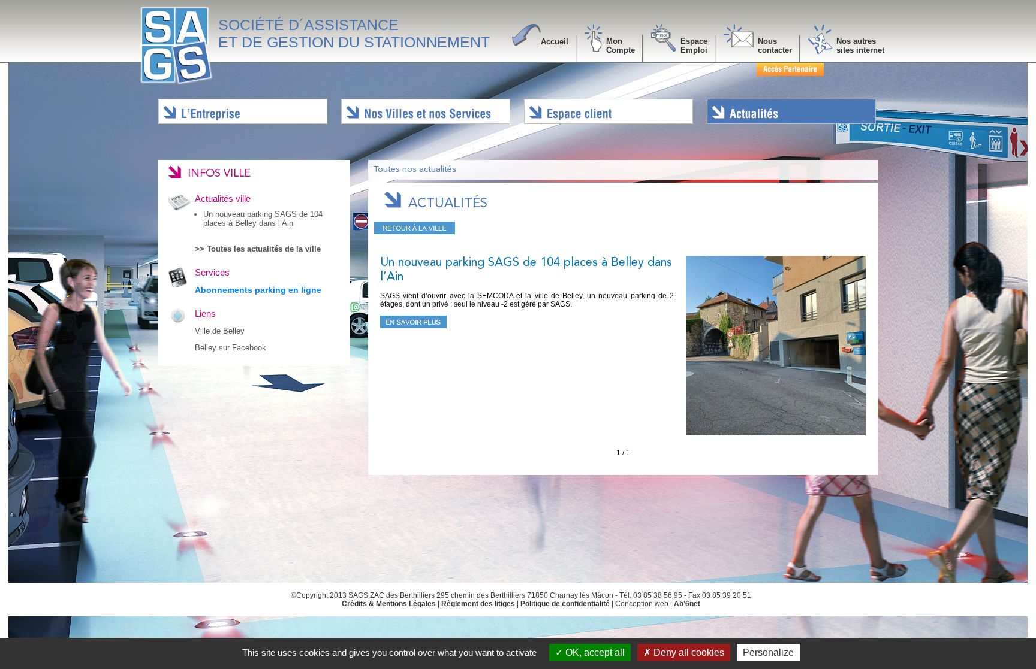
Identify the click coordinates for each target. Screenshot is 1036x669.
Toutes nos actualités (414, 169)
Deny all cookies (687, 652)
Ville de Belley (220, 330)
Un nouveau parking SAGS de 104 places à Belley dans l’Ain (263, 219)
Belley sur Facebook (230, 347)
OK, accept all (594, 652)
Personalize (768, 652)
